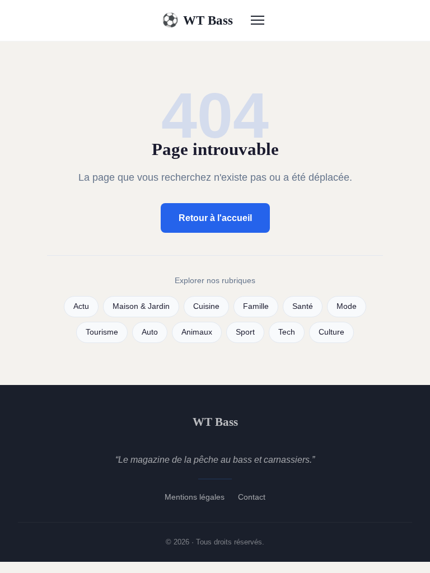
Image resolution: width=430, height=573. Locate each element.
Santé (302, 306)
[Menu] (257, 20)
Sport (245, 332)
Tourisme (102, 332)
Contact (251, 496)
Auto (150, 332)
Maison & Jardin (141, 306)
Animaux (196, 332)
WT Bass (197, 20)
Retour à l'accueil (215, 218)
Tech (286, 332)
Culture (331, 332)
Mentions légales (195, 496)
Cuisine (206, 306)
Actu (81, 306)
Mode (346, 306)
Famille (256, 306)
